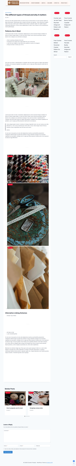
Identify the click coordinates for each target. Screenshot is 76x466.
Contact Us (56, 2)
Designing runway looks (36, 408)
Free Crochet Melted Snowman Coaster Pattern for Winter (57, 46)
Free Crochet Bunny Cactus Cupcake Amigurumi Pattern (68, 22)
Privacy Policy (64, 2)
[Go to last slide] (6, 403)
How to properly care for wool (15, 408)
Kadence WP (50, 462)
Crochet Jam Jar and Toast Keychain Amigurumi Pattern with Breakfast (58, 23)
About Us (43, 2)
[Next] (47, 403)
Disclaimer (49, 2)
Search (55, 55)
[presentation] (15, 398)
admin (7, 17)
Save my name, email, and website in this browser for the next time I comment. (21, 448)
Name (5, 445)
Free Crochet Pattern (24, 2)
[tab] (24, 416)
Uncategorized (8, 12)
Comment (6, 430)
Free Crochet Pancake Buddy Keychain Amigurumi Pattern (68, 46)
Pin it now (8, 69)
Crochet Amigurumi (35, 2)
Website (38, 445)
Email (21, 445)
